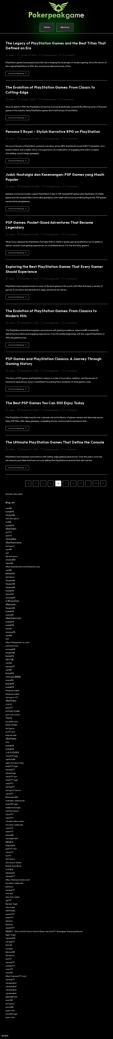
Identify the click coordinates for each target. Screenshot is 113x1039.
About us (65, 27)
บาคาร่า (9, 704)
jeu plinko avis (12, 721)
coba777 (9, 828)
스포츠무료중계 (12, 752)
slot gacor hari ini (13, 790)
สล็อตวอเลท (11, 604)
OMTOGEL (10, 910)
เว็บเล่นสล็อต (11, 539)
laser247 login (12, 804)
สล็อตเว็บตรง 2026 (13, 618)
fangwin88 (10, 515)
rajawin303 (10, 938)
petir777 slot (11, 848)
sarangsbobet (12, 838)
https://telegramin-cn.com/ (18, 642)
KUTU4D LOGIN (13, 711)
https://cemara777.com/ (16, 976)
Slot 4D (9, 945)
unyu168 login (11, 1014)
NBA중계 (9, 842)
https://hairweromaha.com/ (18, 880)
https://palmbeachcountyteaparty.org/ (23, 566)
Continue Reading (18, 72)
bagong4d (10, 845)
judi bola (9, 886)
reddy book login (13, 807)
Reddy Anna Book (13, 866)
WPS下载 (10, 659)
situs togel (10, 907)
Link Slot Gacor (12, 811)
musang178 (10, 597)
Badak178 (10, 656)
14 (95, 483)
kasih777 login (12, 766)
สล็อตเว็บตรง (11, 529)
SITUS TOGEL (11, 725)
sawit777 (9, 783)
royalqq (9, 948)
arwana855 (11, 559)
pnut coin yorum (13, 714)
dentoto (9, 921)
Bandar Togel (11, 904)
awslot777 (10, 914)
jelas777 (9, 707)
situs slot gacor (12, 518)
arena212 (10, 615)
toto (7, 742)
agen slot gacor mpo (15, 763)
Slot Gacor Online (13, 862)
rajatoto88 (10, 759)
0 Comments (69, 55)
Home (47, 27)
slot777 (9, 532)
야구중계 (9, 869)
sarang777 (10, 666)
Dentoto (9, 924)
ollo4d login (11, 773)
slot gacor (10, 546)
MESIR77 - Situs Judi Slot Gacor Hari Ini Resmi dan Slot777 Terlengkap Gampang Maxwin (44, 931)
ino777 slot (10, 732)
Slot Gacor (10, 859)
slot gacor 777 (12, 697)
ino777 (8, 855)
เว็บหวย (9, 718)
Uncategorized (49, 55)
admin (12, 55)
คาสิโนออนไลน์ (12, 601)
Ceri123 (9, 663)
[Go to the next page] (103, 483)
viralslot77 (10, 966)
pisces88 (10, 835)
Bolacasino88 (12, 797)
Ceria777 (10, 814)
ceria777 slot (11, 776)
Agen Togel (11, 935)
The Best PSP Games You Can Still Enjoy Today (45, 403)
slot (7, 553)
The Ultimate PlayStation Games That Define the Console (55, 442)
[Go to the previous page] (28, 483)
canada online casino (15, 821)
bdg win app (11, 735)
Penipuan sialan (12, 690)
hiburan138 (10, 952)
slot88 (8, 522)
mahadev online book (15, 800)
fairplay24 (10, 873)
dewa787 (10, 594)
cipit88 (9, 508)
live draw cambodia (14, 825)
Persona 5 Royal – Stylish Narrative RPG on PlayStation (53, 131)
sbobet (9, 628)
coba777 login (12, 756)
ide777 (8, 900)
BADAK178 (10, 573)
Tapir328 (9, 563)
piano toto (10, 1010)
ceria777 (9, 793)
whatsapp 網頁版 (13, 677)
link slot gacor (12, 556)
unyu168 (9, 972)
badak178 (10, 511)
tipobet (4, 1035)
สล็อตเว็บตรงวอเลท (13, 542)
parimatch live (12, 646)
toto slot (9, 893)
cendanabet (11, 983)
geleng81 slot (11, 996)
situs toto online (13, 897)
